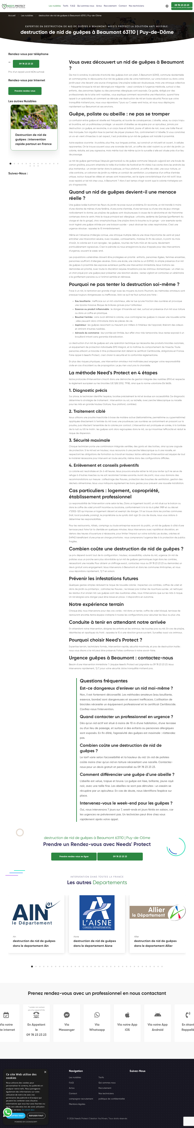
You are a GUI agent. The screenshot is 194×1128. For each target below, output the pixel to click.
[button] (10, 163)
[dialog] (25, 1097)
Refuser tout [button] (36, 1115)
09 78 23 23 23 (26, 64)
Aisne (76, 937)
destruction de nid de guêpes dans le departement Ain (34, 944)
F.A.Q (71, 1083)
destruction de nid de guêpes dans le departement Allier (155, 944)
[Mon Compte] (167, 6)
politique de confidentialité (112, 1099)
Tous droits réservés (118, 1119)
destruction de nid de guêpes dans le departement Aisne (95, 944)
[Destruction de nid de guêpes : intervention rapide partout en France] (34, 117)
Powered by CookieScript (26, 1122)
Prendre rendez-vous (25, 91)
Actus (71, 1088)
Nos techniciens (106, 1094)
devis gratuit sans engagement (85, 567)
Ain (14, 937)
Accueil (11, 16)
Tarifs (101, 1077)
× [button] (45, 1072)
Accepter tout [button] (15, 1115)
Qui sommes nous (107, 1083)
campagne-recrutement (81, 1099)
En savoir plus (28, 1109)
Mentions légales (77, 1104)
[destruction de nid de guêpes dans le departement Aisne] (97, 912)
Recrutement (105, 1088)
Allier (136, 937)
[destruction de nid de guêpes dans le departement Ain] (36, 912)
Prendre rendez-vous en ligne (74, 857)
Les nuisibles (27, 16)
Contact (73, 1094)
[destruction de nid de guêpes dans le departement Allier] (158, 912)
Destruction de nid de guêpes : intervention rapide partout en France (33, 140)
